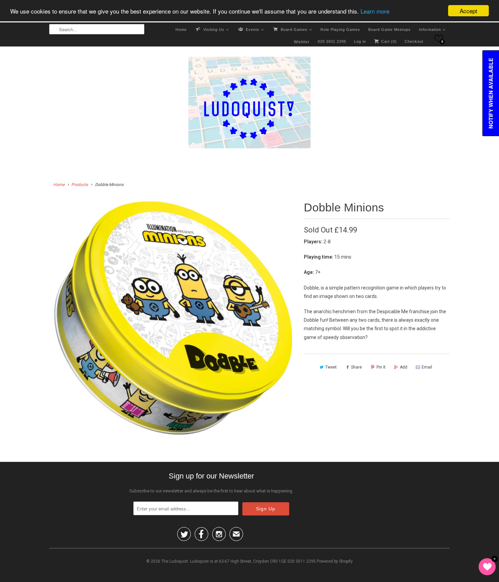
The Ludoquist (174, 561)
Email (427, 367)
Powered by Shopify (335, 561)
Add (403, 367)
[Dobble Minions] (173, 317)
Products (79, 184)
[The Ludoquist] (249, 104)
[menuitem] (181, 29)
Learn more (375, 11)
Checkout (414, 41)
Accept (468, 10)
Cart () (388, 41)
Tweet (331, 367)
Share (356, 367)
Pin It (381, 367)
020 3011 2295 (332, 41)
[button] (439, 38)
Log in (360, 41)
